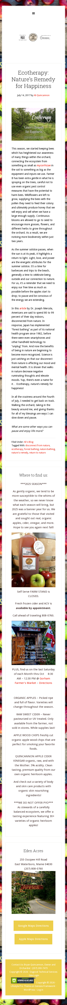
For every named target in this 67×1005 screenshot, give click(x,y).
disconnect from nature (37, 445)
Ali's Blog (28, 442)
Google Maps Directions (33, 925)
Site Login (34, 975)
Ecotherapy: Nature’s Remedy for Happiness (33, 79)
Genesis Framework (45, 986)
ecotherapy (17, 449)
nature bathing (47, 449)
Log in (40, 990)
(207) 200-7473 (40, 968)
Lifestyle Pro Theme (21, 986)
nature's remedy (20, 452)
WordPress (29, 990)
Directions (45, 683)
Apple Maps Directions (33, 939)
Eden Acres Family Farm (33, 37)
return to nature (37, 452)
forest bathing (31, 449)
